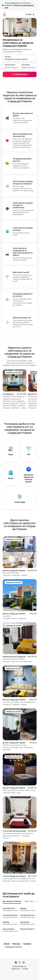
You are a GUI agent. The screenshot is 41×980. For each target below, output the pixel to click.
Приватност (15, 969)
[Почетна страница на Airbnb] (4, 14)
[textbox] (11, 67)
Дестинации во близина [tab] (12, 901)
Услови (25, 969)
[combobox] (20, 59)
